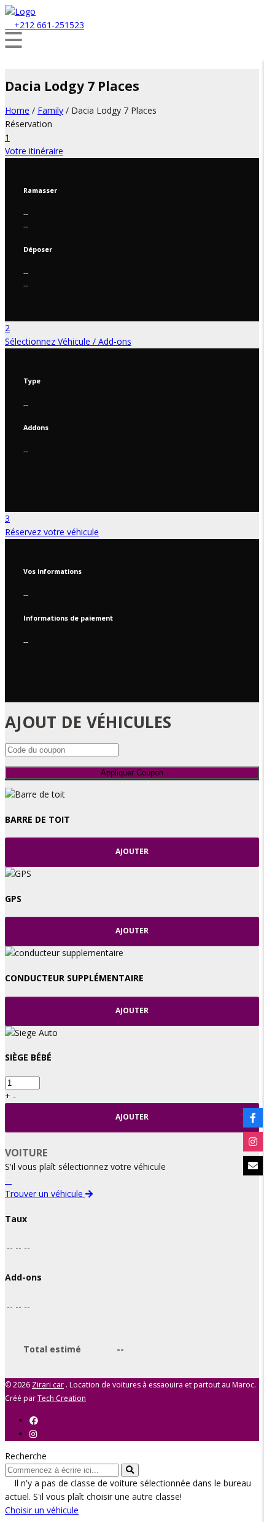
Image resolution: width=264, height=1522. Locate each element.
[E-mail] (253, 1165)
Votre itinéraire (34, 151)
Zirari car (48, 1384)
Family (50, 110)
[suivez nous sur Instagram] (253, 1141)
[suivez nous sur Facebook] (253, 1118)
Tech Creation (61, 1398)
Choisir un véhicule (42, 1510)
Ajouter (132, 851)
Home (17, 110)
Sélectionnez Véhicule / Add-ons (68, 341)
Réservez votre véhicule (52, 532)
